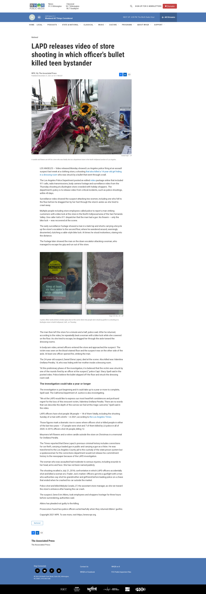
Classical (88, 25)
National (34, 37)
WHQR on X (115, 567)
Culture (113, 25)
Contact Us (84, 567)
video (93, 180)
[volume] (39, 17)
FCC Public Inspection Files (121, 572)
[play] (32, 17)
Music (101, 25)
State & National (70, 25)
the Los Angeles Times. (101, 417)
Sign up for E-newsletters (148, 6)
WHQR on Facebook (87, 572)
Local (39, 25)
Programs (127, 25)
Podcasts (52, 25)
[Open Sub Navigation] (44, 25)
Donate (171, 6)
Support (158, 25)
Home (31, 25)
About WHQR (143, 25)
